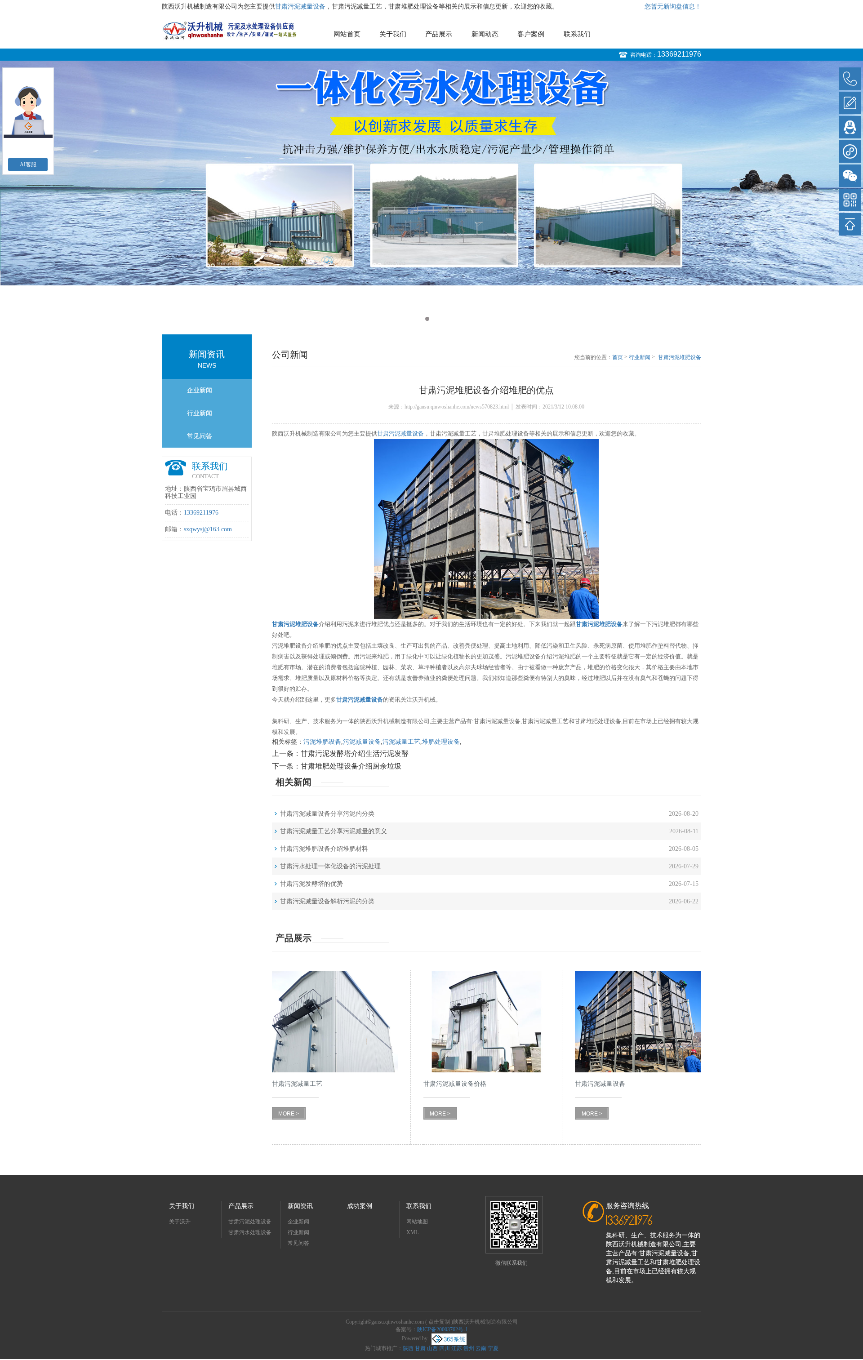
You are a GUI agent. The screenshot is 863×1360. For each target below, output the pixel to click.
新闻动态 (485, 34)
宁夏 (493, 1348)
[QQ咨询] (850, 127)
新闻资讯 (300, 1206)
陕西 (408, 1348)
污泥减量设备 (362, 741)
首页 (617, 357)
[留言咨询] (850, 103)
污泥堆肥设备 (322, 741)
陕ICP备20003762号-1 (442, 1329)
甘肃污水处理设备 (249, 1232)
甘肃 (420, 1348)
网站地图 (417, 1221)
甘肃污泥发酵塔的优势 (311, 883)
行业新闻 (199, 413)
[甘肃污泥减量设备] (638, 1022)
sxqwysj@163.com (208, 529)
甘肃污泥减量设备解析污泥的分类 (327, 901)
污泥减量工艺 (401, 741)
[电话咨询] (850, 78)
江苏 (456, 1348)
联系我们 (577, 34)
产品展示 (438, 34)
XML (412, 1232)
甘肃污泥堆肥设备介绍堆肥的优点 (679, 357)
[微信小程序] (850, 151)
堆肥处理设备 (441, 741)
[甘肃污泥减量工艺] (335, 1022)
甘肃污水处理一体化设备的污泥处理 (330, 866)
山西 (432, 1348)
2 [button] (436, 319)
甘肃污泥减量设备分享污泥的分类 (327, 813)
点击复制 (439, 1322)
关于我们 (392, 34)
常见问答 (199, 436)
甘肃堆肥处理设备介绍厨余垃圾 (351, 766)
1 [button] (427, 319)
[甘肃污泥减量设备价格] (486, 1022)
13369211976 (679, 54)
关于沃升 (180, 1221)
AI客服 (28, 164)
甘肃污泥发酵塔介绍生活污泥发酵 (355, 753)
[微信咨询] (850, 175)
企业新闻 (199, 390)
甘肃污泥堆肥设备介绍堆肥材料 (324, 848)
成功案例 (359, 1206)
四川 (444, 1348)
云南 (481, 1348)
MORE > (288, 1114)
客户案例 (530, 34)
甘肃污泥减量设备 (300, 6)
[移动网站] (850, 200)
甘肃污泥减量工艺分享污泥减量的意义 (333, 831)
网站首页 (347, 34)
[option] (431, 195)
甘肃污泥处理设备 (249, 1221)
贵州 (468, 1348)
